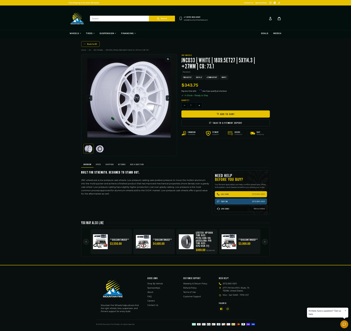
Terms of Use (189, 292)
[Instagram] (270, 3)
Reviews (186, 72)
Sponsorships (261, 3)
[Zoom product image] (168, 59)
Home (83, 50)
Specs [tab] (98, 164)
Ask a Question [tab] (137, 164)
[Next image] (168, 98)
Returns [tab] (122, 164)
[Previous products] (86, 242)
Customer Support (192, 296)
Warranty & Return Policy (195, 283)
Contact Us (152, 305)
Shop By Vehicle (155, 283)
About (150, 292)
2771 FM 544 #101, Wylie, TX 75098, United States (236, 289)
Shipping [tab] (109, 164)
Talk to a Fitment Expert (227, 122)
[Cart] (279, 18)
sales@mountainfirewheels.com (196, 20)
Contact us (248, 3)
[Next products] (265, 242)
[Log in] (270, 18)
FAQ (149, 296)
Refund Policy (190, 288)
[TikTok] (279, 3)
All (90, 50)
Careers (151, 301)
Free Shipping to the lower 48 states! (84, 3)
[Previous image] (89, 98)
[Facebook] (275, 3)
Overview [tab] (87, 164)
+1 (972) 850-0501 (192, 17)
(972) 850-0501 (230, 283)
